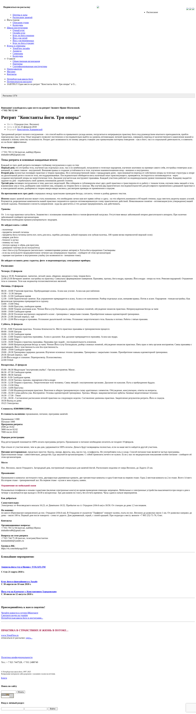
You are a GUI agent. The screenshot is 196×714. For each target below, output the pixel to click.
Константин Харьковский (29, 129)
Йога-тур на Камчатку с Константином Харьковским (29, 591)
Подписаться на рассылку (16, 7)
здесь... (29, 638)
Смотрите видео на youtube (14, 615)
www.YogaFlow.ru (10, 635)
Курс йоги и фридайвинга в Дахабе (19, 581)
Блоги (4, 678)
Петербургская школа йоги (20, 79)
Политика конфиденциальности (17, 657)
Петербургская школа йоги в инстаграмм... (22, 618)
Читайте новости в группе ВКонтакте (19, 613)
